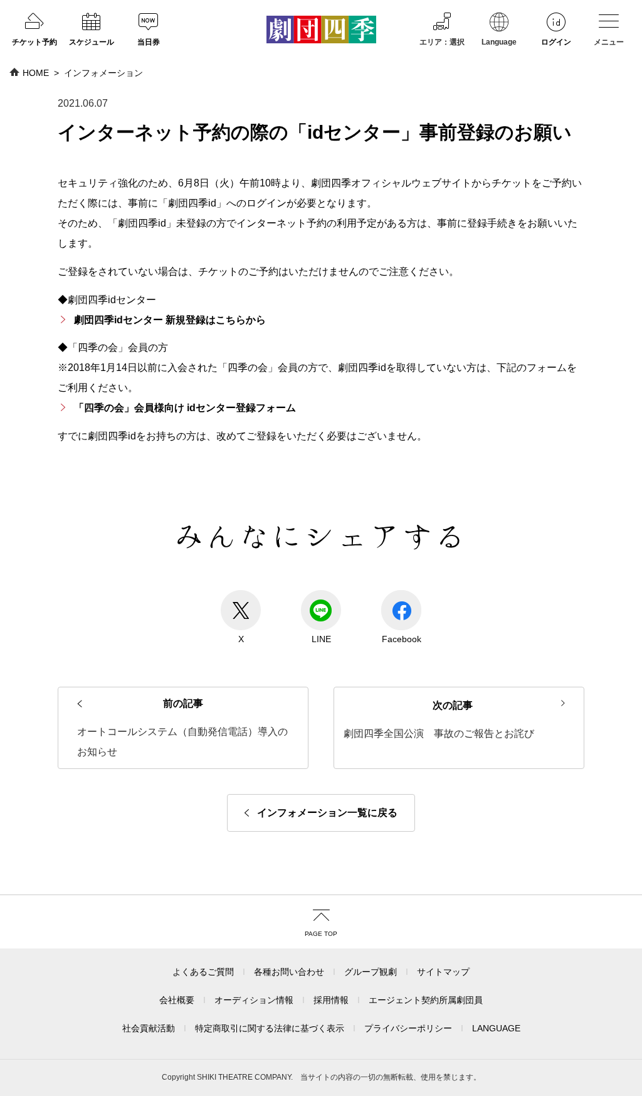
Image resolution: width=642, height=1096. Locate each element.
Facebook (401, 639)
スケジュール (91, 42)
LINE (321, 639)
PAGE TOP (321, 933)
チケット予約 (34, 42)
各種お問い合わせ (289, 972)
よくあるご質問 (203, 972)
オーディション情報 (253, 1000)
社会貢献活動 (148, 1028)
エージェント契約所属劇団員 (426, 1000)
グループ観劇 (370, 972)
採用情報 (331, 1000)
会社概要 (176, 1000)
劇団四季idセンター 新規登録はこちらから (170, 319)
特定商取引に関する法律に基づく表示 (269, 1028)
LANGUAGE (496, 1028)
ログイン (556, 42)
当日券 (148, 42)
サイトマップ (443, 972)
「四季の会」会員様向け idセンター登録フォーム (185, 407)
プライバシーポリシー (408, 1028)
